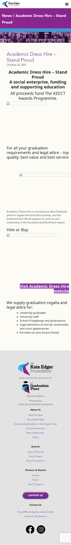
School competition (35, 461)
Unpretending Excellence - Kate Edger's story (35, 424)
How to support (35, 484)
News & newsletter (35, 433)
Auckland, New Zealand (35, 516)
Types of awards (36, 452)
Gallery (35, 437)
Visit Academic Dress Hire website (44, 288)
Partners (35, 475)
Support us (35, 495)
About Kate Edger (35, 420)
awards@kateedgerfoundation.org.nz (35, 512)
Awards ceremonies (35, 428)
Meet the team (35, 415)
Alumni (35, 480)
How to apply (35, 456)
